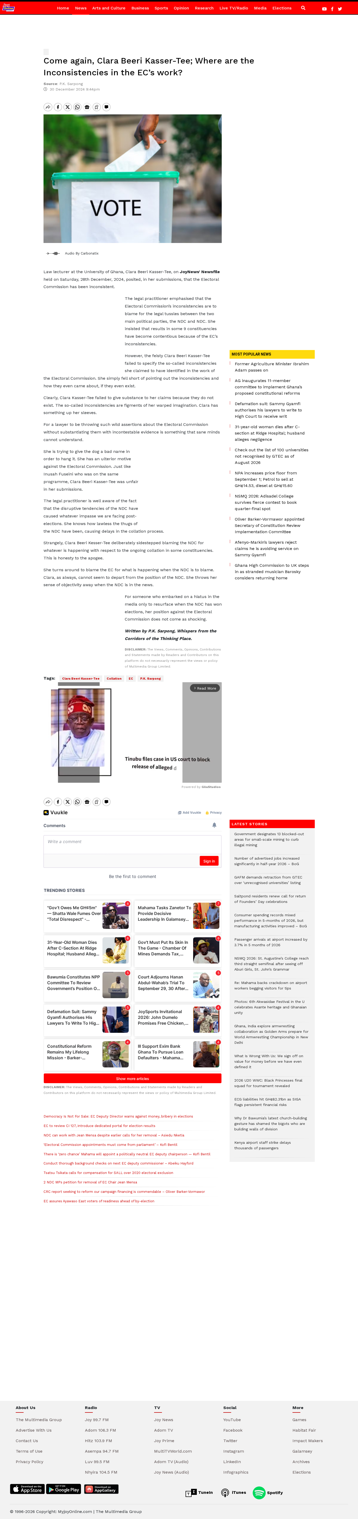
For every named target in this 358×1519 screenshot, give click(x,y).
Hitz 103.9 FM (98, 1440)
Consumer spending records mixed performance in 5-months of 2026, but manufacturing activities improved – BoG (270, 923)
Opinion (181, 8)
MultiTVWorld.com (173, 1451)
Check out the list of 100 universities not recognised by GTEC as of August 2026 (271, 456)
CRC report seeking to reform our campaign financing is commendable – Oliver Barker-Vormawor (124, 1192)
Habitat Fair (304, 1430)
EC (131, 678)
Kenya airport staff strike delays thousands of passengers (262, 1148)
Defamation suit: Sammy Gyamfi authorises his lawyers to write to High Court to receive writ (268, 410)
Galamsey (302, 1451)
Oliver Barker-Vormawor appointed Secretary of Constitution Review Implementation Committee (270, 525)
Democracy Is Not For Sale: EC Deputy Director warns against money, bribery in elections (118, 1116)
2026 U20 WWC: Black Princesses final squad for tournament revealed (268, 1085)
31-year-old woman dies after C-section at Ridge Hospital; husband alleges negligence (270, 433)
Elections (281, 8)
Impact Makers (307, 1440)
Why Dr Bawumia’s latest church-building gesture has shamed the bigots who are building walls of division (270, 1126)
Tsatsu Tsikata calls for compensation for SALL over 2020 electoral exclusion (108, 1173)
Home (63, 8)
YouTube (232, 1419)
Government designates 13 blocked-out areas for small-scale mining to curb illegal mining (269, 842)
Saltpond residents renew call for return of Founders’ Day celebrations (270, 901)
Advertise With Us (34, 1430)
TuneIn (205, 1492)
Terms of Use (29, 1451)
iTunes (238, 1492)
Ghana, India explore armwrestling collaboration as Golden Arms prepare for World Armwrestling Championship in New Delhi (271, 1037)
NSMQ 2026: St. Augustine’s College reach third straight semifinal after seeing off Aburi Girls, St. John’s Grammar (271, 966)
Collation (114, 678)
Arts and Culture (109, 8)
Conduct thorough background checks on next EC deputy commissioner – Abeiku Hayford (118, 1163)
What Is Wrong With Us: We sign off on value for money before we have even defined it (268, 1064)
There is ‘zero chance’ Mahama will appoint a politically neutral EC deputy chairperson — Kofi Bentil (127, 1154)
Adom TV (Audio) (171, 1461)
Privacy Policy (29, 1461)
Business (140, 8)
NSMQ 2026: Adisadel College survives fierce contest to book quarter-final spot (266, 502)
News (80, 8)
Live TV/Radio (233, 8)
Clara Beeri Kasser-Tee (81, 678)
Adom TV (163, 1430)
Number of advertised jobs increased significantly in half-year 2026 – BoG (267, 863)
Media (260, 8)
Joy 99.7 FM (97, 1419)
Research (204, 8)
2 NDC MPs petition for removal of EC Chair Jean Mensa (90, 1182)
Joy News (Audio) (171, 1472)
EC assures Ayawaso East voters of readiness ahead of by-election (99, 1201)
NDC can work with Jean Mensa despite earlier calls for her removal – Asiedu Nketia (114, 1135)
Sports (161, 8)
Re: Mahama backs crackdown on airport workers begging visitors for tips (270, 988)
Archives (301, 1461)
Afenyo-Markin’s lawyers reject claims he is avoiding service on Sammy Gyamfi (267, 548)
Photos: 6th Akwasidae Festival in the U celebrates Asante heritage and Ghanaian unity (270, 1009)
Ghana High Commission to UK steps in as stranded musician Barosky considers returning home (272, 571)
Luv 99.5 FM (97, 1461)
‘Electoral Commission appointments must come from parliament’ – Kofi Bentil (110, 1145)
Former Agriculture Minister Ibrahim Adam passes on (272, 367)
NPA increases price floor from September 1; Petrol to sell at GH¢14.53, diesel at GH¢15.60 (266, 479)
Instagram (233, 1451)
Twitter (230, 1440)
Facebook (232, 1430)
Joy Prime (164, 1440)
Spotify (274, 1492)
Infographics (235, 1472)
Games (299, 1419)
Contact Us (27, 1440)
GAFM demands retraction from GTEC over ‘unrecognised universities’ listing (268, 882)
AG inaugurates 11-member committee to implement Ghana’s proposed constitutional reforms (268, 387)
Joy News (163, 1419)
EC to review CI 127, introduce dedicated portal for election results (99, 1126)
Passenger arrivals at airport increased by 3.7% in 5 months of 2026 (270, 944)
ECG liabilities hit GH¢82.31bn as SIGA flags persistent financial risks (267, 1104)
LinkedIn (232, 1461)
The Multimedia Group (39, 1419)
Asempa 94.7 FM (102, 1451)
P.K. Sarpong (150, 678)
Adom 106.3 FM (100, 1430)
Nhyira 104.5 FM (101, 1472)
